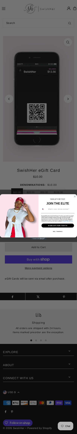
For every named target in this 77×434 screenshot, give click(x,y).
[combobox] (44, 209)
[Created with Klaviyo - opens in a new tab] (39, 238)
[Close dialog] (75, 196)
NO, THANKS (57, 231)
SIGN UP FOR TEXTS (57, 225)
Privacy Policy (66, 221)
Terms (71, 221)
